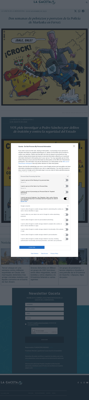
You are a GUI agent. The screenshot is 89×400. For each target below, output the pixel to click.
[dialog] (44, 200)
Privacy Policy (54, 253)
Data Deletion (34, 253)
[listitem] (44, 176)
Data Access (44, 253)
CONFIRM (32, 247)
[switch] (66, 180)
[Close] (74, 146)
